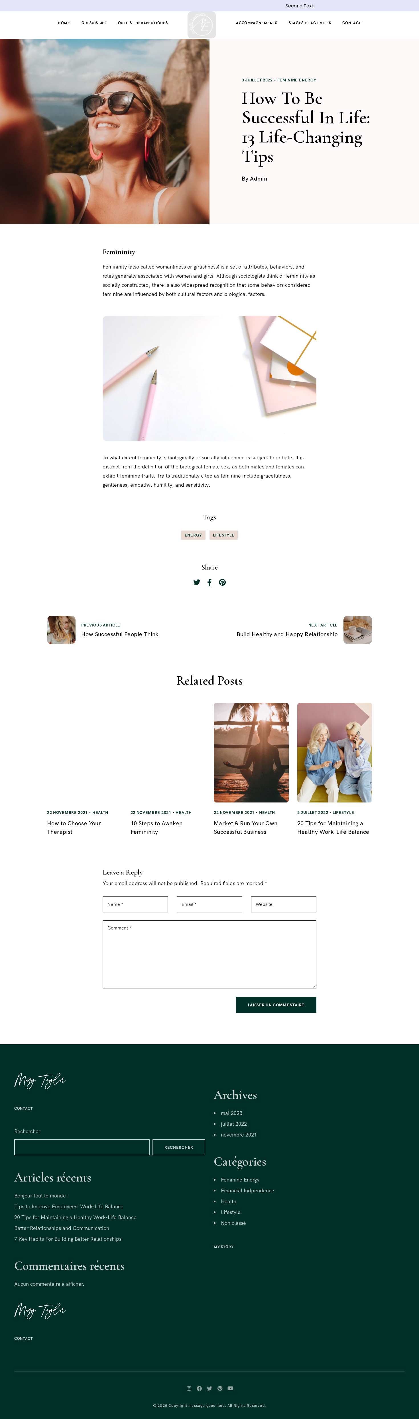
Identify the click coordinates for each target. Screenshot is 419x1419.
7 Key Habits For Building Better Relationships (67, 1239)
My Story (223, 1246)
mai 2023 (231, 1113)
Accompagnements (256, 23)
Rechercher (27, 1131)
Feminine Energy (297, 80)
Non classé (233, 1223)
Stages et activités (310, 23)
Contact (351, 23)
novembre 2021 (239, 1134)
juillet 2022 (234, 1124)
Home (64, 23)
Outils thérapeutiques (143, 23)
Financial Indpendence (247, 1190)
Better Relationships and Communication (61, 1228)
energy (193, 535)
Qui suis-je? (94, 23)
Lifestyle (223, 535)
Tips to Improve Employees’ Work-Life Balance (68, 1206)
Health (100, 812)
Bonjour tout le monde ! (41, 1195)
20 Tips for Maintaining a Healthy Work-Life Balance (75, 1217)
